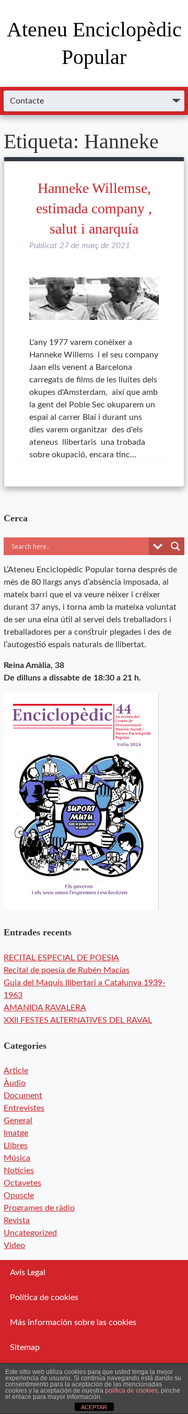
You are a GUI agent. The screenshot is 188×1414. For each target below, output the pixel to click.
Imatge (16, 1133)
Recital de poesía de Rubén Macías (67, 970)
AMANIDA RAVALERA (45, 1008)
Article (16, 1070)
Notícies (19, 1170)
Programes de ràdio (39, 1208)
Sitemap (25, 1347)
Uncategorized (30, 1233)
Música (17, 1158)
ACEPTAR (94, 1407)
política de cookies (131, 1390)
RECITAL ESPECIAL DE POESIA (61, 958)
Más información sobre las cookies (73, 1322)
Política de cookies (44, 1297)
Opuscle (19, 1195)
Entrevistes (24, 1108)
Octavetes (22, 1183)
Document (23, 1095)
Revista (17, 1220)
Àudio (15, 1083)
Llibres (16, 1145)
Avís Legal (27, 1272)
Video (14, 1245)
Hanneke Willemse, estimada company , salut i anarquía (94, 208)
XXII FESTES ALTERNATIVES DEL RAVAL (78, 1020)
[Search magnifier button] (175, 546)
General (18, 1120)
